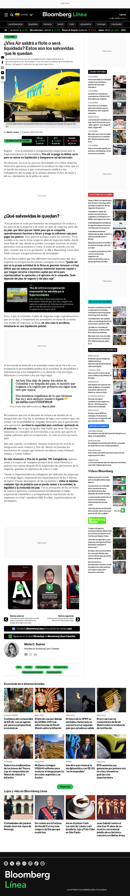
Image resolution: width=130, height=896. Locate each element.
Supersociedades (43, 667)
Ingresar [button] (122, 15)
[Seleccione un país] (31, 15)
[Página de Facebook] (6, 863)
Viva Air (28, 667)
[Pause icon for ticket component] (5, 30)
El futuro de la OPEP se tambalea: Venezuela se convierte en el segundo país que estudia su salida (80, 723)
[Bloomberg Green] (107, 520)
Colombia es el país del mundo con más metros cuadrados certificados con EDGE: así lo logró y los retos (24, 620)
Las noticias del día (54, 672)
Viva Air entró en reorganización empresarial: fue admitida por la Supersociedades (47, 291)
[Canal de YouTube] (18, 863)
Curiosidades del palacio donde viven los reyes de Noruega (17, 826)
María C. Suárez (13, 132)
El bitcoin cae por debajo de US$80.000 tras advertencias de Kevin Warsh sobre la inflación (48, 723)
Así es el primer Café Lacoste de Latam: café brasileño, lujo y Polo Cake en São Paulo (80, 828)
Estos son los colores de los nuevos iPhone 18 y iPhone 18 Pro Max (60, 619)
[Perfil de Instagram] (24, 863)
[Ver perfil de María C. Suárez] (14, 650)
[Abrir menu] (6, 15)
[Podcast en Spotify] (42, 863)
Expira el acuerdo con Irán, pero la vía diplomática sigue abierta (99, 480)
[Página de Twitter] (12, 863)
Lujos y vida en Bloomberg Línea (25, 791)
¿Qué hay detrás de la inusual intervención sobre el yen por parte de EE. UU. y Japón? (99, 511)
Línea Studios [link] (116, 24)
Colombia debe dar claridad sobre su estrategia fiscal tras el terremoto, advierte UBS (100, 321)
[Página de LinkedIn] (30, 863)
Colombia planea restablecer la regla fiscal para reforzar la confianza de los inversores (99, 225)
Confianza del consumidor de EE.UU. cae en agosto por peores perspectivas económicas (18, 723)
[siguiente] (78, 619)
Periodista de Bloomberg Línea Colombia (41, 648)
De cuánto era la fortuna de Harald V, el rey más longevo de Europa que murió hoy (48, 828)
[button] (3, 57)
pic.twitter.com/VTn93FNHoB (34, 402)
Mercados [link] (47, 24)
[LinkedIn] (35, 654)
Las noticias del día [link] (15, 24)
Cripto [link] (71, 24)
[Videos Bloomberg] (107, 471)
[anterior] (6, 619)
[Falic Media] (111, 18)
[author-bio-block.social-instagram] (30, 654)
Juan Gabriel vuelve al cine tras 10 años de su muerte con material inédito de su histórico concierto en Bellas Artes (111, 829)
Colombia (10, 37)
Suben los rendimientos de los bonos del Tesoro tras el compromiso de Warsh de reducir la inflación (17, 771)
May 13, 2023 (48, 406)
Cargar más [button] (65, 786)
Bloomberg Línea (60, 667)
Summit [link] (60, 24)
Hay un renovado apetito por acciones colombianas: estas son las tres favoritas (99, 151)
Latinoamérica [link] (85, 24)
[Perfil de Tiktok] (36, 863)
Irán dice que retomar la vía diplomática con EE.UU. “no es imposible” (80, 768)
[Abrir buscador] (12, 15)
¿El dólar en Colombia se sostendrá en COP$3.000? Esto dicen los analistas (99, 96)
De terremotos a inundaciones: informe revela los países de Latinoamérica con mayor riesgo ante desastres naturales (99, 567)
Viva (18, 667)
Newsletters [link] (33, 24)
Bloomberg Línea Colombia (32, 672)
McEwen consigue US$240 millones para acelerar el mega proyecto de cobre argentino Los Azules (49, 771)
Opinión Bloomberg (98, 426)
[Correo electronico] (26, 654)
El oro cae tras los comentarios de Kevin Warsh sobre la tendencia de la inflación (111, 723)
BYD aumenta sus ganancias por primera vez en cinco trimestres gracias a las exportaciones (111, 771)
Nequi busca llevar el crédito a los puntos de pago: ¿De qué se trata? (100, 245)
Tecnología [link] (101, 24)
